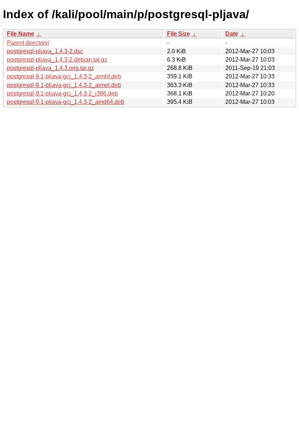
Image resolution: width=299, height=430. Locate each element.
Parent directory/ (28, 43)
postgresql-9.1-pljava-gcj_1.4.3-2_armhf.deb (64, 76)
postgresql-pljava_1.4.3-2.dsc (45, 51)
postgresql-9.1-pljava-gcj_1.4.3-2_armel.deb (64, 85)
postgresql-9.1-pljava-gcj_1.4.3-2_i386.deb (62, 93)
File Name (20, 34)
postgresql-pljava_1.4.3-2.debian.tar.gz (57, 59)
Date (231, 34)
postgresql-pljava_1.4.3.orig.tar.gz (50, 68)
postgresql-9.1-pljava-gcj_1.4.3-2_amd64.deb (65, 102)
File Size (178, 34)
